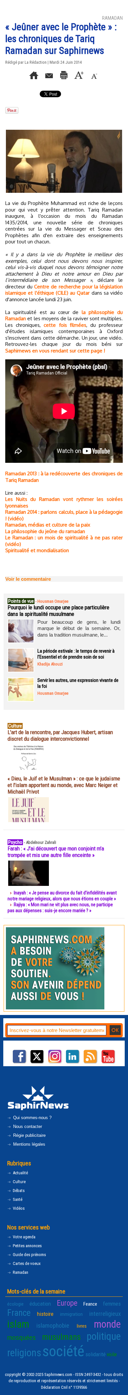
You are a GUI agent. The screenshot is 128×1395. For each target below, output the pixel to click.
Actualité (20, 1172)
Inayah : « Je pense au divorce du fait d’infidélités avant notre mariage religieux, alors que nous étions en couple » (62, 896)
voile (112, 1354)
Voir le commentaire (28, 579)
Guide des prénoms (29, 1254)
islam (18, 1324)
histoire (45, 1314)
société (63, 1351)
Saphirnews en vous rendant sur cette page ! (55, 351)
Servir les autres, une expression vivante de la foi (77, 683)
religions (24, 1353)
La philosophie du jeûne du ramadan (45, 531)
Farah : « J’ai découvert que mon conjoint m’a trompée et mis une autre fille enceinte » (56, 851)
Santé (17, 1199)
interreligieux (105, 1313)
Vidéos (18, 1208)
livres (82, 1326)
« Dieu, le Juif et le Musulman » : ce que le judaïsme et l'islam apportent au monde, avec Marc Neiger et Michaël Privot (64, 785)
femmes (112, 1303)
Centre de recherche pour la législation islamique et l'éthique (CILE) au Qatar (64, 289)
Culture (19, 1181)
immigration (71, 1314)
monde (107, 1324)
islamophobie (52, 1325)
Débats (18, 1190)
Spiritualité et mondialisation (37, 550)
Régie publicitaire (29, 1135)
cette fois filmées (65, 325)
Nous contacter (27, 1126)
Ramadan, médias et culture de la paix (47, 525)
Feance (90, 1304)
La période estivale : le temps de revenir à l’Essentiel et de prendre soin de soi (76, 654)
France (19, 1313)
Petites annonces (27, 1245)
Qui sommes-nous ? (32, 1117)
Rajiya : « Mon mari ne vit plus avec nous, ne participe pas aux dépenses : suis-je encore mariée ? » (60, 907)
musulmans (61, 1337)
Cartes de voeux (26, 1263)
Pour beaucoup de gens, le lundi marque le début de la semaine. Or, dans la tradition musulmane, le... (78, 628)
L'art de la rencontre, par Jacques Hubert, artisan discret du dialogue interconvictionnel (60, 735)
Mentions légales (28, 1144)
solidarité (95, 1354)
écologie (15, 1304)
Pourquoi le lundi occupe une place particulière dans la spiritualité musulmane (58, 610)
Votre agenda (23, 1236)
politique (104, 1336)
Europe (67, 1303)
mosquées (21, 1337)
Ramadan (20, 1272)
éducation (40, 1303)
